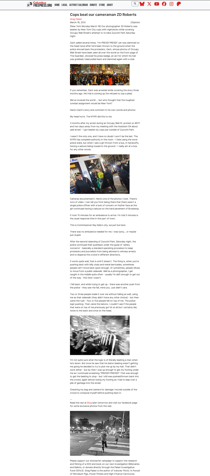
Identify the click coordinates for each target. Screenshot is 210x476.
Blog (89, 402)
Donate (93, 5)
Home (57, 5)
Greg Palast (76, 19)
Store (102, 5)
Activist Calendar (78, 5)
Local (64, 5)
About (110, 5)
